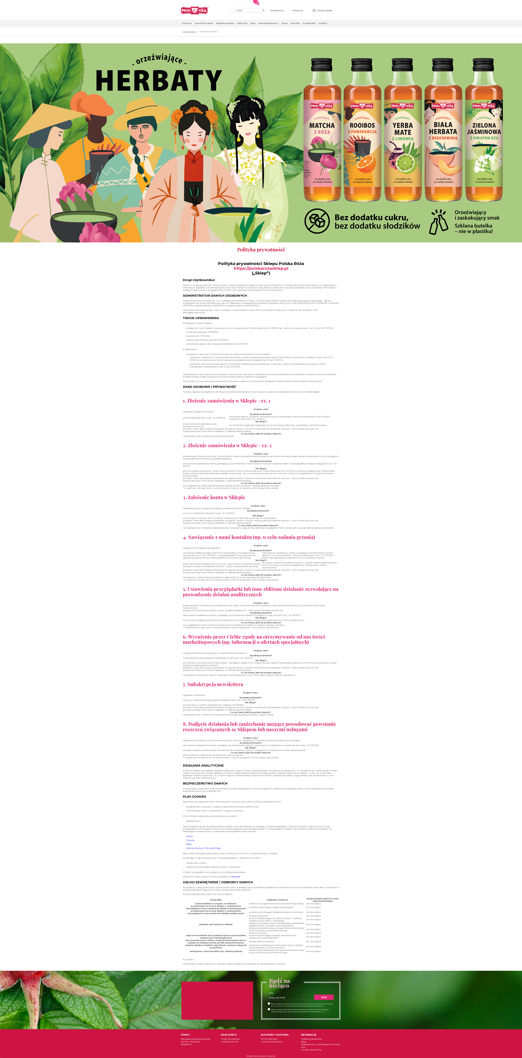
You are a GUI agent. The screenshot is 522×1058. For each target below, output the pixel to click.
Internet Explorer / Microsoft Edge (203, 848)
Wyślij (324, 997)
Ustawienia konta (229, 1041)
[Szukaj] (263, 10)
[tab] (520, 54)
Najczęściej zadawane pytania (195, 1039)
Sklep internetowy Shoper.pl (261, 1056)
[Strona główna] (195, 10)
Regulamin (186, 1044)
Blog (303, 1041)
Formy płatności (269, 1039)
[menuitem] (187, 23)
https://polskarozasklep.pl (261, 268)
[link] (261, 143)
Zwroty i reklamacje (190, 1041)
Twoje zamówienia (230, 1039)
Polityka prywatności (311, 1039)
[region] (261, 145)
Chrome (190, 840)
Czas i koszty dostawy (271, 1041)
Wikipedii (235, 877)
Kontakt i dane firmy (311, 1050)
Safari (189, 844)
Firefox (189, 836)
